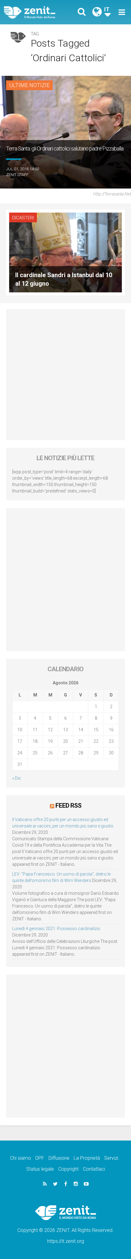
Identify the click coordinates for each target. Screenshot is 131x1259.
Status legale (40, 1169)
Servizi (111, 1158)
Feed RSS (68, 805)
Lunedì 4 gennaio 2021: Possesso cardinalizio (56, 928)
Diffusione (58, 1158)
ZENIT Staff (17, 174)
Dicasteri (23, 217)
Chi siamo (20, 1158)
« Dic (16, 778)
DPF (39, 1158)
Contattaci (94, 1169)
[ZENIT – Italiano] (36, 12)
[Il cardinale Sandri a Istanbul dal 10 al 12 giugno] (65, 252)
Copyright (68, 1169)
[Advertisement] (65, 374)
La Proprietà (87, 1158)
